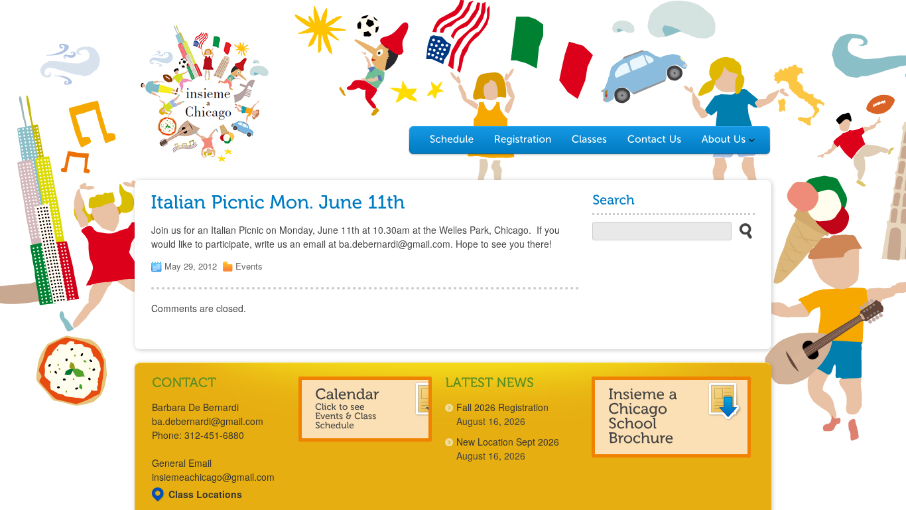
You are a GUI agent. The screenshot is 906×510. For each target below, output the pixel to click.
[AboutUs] (725, 139)
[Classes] (589, 139)
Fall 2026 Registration (502, 407)
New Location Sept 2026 (507, 441)
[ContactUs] (654, 139)
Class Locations (205, 494)
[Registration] (523, 139)
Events (249, 266)
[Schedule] (452, 139)
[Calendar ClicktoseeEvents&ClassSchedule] (365, 409)
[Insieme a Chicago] (204, 160)
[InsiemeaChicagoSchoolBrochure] (671, 417)
